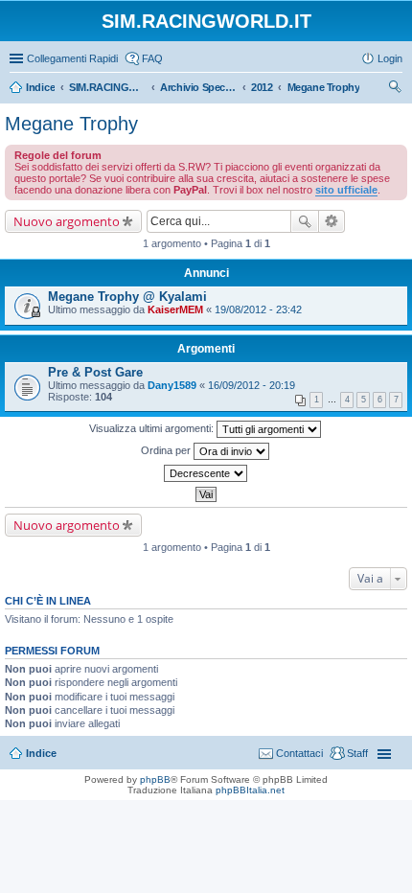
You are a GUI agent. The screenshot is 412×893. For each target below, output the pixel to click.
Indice (41, 753)
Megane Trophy (71, 123)
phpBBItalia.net (250, 790)
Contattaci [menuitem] (299, 753)
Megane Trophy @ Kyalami (127, 296)
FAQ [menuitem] (152, 58)
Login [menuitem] (390, 58)
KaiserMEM (175, 309)
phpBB (155, 779)
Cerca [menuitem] (394, 89)
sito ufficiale (346, 189)
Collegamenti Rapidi (72, 58)
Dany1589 (172, 385)
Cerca (304, 221)
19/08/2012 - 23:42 (258, 309)
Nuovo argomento (66, 221)
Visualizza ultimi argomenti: (153, 428)
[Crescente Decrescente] (206, 473)
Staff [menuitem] (357, 753)
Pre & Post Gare (95, 372)
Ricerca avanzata (332, 221)
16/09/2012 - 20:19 (251, 385)
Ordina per (167, 450)
